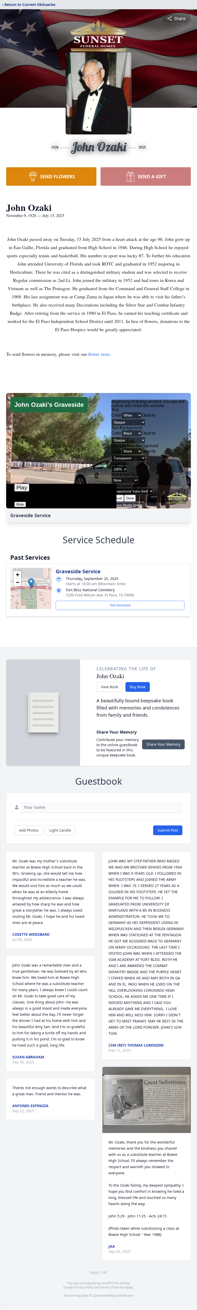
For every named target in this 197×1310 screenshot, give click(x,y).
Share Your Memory (163, 744)
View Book (109, 686)
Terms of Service (112, 1287)
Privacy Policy (84, 1287)
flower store (99, 354)
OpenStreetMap (104, 1295)
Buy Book (137, 686)
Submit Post (167, 830)
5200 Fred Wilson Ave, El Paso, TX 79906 (100, 595)
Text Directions (120, 605)
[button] (31, 583)
